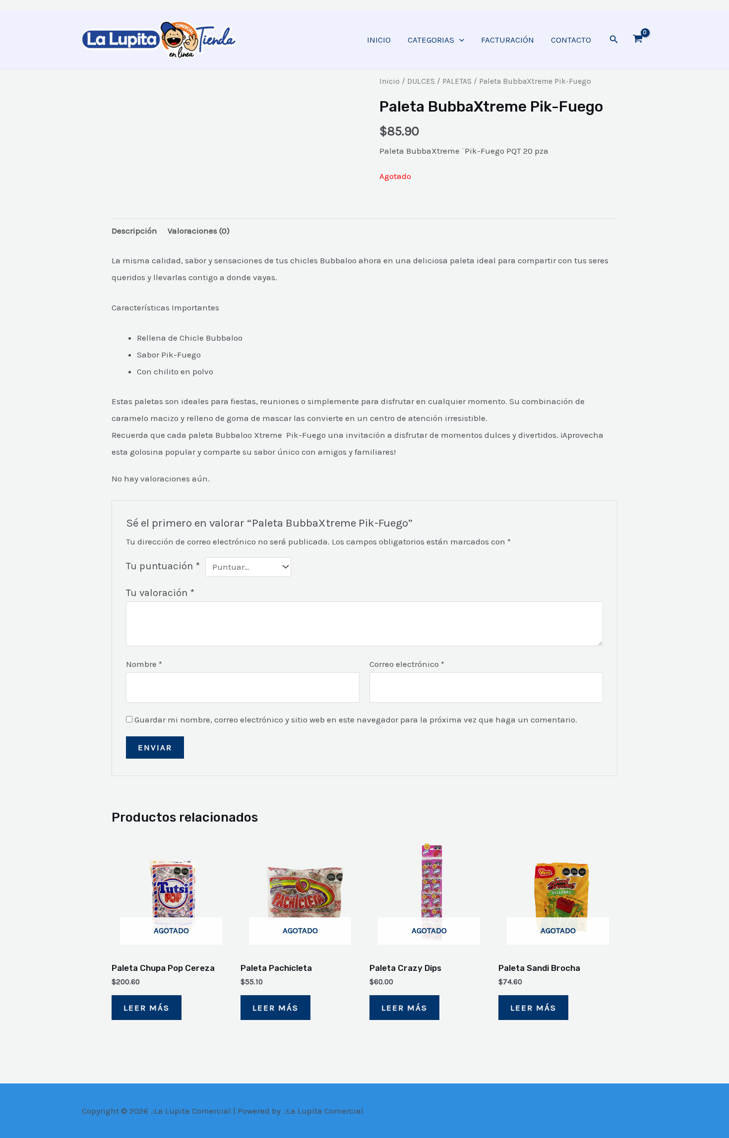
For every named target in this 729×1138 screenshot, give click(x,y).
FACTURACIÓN (507, 40)
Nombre (144, 664)
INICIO (379, 40)
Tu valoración (160, 593)
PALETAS (457, 81)
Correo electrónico (406, 664)
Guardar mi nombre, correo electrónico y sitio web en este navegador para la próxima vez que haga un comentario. (355, 719)
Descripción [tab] (134, 231)
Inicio (389, 81)
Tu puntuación (163, 566)
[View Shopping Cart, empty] (637, 40)
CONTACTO (571, 40)
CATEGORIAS (431, 40)
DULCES (421, 81)
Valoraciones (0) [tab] (199, 231)
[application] (459, 39)
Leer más (146, 1008)
